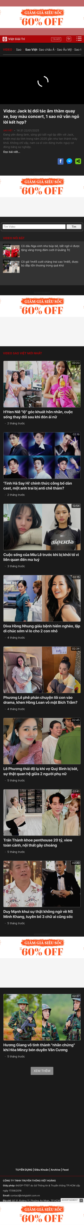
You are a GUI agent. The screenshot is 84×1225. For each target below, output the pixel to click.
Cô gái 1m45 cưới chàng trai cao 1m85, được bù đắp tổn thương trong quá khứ (41, 263)
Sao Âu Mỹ (64, 49)
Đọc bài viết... (11, 152)
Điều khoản (42, 1169)
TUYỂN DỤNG (23, 1169)
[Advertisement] (42, 1122)
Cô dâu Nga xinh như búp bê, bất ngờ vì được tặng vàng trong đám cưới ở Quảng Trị (42, 248)
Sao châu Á (47, 49)
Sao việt (8, 130)
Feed (66, 1169)
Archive (55, 1169)
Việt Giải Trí (16, 39)
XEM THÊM (42, 1071)
